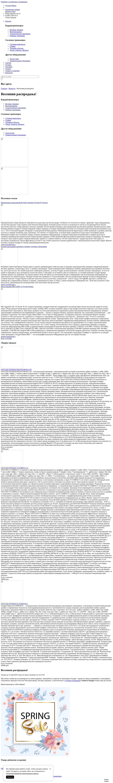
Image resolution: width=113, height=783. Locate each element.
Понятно (10, 777)
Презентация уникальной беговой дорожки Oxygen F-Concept (24, 203)
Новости (12, 88)
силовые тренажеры (72, 680)
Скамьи (12, 46)
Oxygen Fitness (10, 6)
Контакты (9, 73)
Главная (4, 88)
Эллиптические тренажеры (20, 34)
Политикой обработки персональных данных (22, 773)
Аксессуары (14, 59)
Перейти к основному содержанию (14, 2)
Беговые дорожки (16, 30)
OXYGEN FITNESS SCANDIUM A (14, 604)
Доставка (8, 67)
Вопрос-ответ (10, 11)
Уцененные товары (12, 9)
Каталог (8, 21)
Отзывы (8, 65)
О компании (57, 776)
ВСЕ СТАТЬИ (6, 338)
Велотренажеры (16, 32)
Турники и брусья (16, 48)
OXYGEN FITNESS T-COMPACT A (14, 468)
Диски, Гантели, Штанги (19, 50)
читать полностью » (8, 245)
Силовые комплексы (17, 44)
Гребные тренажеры (17, 36)
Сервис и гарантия (12, 71)
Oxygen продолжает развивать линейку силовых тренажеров (24, 247)
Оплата (8, 69)
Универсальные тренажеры (20, 61)
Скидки (8, 63)
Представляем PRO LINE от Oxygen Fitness (17, 287)
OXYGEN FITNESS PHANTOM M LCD (16, 369)
